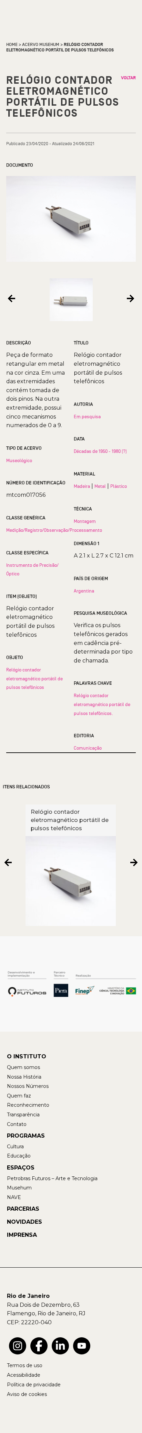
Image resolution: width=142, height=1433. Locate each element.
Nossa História (24, 1076)
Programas (26, 1135)
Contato (17, 1124)
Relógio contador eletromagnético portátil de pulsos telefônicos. (102, 704)
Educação (19, 1155)
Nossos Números (28, 1086)
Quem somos (23, 1067)
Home (12, 44)
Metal (100, 486)
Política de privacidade (34, 1385)
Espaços (20, 1167)
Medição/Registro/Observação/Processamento (54, 530)
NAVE (14, 1197)
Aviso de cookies (27, 1394)
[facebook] (39, 1345)
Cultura (15, 1146)
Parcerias (23, 1209)
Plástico (118, 486)
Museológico (19, 460)
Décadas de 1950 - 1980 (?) (100, 451)
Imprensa (22, 1235)
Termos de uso (24, 1365)
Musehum (19, 1187)
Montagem (85, 521)
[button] (11, 298)
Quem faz (19, 1095)
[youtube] (81, 1345)
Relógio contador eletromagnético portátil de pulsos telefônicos (34, 678)
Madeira (82, 486)
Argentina (84, 591)
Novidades (24, 1222)
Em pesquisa (87, 416)
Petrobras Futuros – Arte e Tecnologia (52, 1178)
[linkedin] (60, 1345)
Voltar (128, 78)
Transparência (23, 1114)
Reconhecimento (28, 1105)
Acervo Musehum (40, 44)
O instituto (26, 1056)
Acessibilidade (23, 1375)
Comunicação (88, 748)
